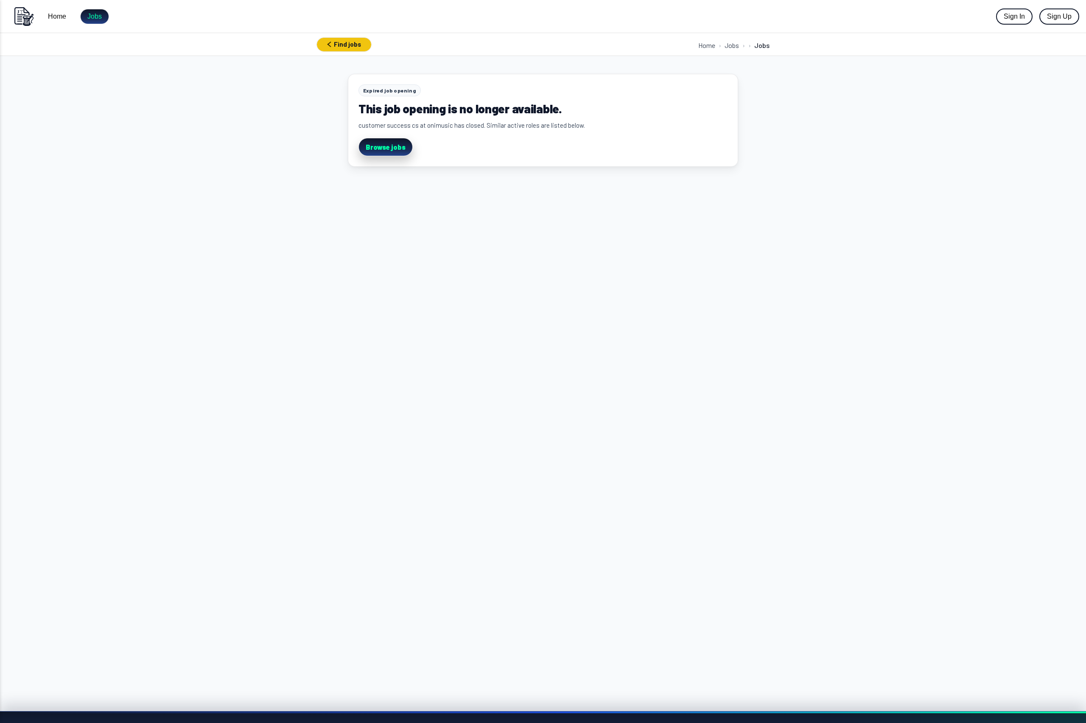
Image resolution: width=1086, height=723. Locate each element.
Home (57, 16)
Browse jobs (386, 147)
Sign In (1014, 16)
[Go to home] (24, 16)
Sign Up (1059, 16)
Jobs (94, 16)
